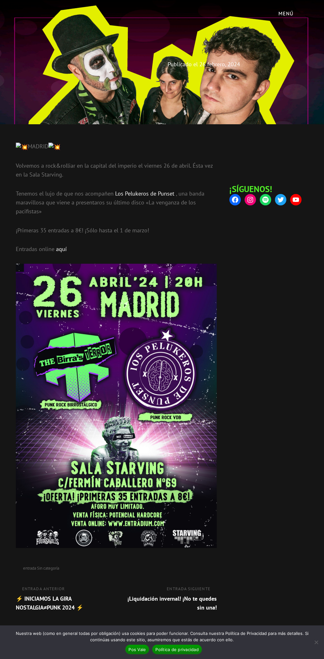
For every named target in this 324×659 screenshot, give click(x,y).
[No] (316, 642)
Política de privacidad (177, 649)
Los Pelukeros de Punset (144, 193)
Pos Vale (137, 649)
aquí (61, 249)
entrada (29, 568)
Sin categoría (48, 568)
